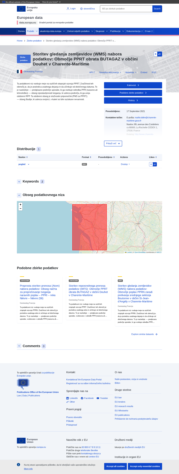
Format (85, 157)
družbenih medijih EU (135, 447)
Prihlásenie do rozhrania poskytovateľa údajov (136, 419)
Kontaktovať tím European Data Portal (84, 379)
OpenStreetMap (140, 252)
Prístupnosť (71, 425)
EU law (118, 397)
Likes (151, 157)
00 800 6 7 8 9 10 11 (91, 447)
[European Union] (40, 441)
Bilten (117, 383)
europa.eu (41, 447)
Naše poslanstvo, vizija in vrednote (131, 379)
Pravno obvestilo (74, 417)
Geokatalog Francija (33, 71)
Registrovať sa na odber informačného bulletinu (88, 383)
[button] (52, 2)
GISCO (158, 252)
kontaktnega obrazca (91, 453)
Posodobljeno (105, 157)
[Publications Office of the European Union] (40, 383)
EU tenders (120, 402)
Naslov (21, 157)
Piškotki (70, 421)
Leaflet (129, 252)
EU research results (124, 406)
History (131, 100)
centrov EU (94, 457)
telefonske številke (89, 450)
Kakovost (131, 85)
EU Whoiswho (121, 411)
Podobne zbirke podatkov (131, 93)
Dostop (124, 164)
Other (72, 402)
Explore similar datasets (144, 334)
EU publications (122, 415)
